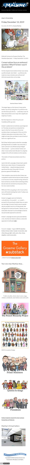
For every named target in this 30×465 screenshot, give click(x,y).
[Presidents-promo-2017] (15, 411)
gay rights (9, 233)
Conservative (21, 231)
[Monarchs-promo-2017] (15, 391)
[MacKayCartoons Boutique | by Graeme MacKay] (15, 294)
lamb (14, 233)
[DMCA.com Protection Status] (5, 464)
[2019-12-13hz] (15, 52)
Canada (9, 229)
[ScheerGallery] (16, 101)
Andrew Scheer (5, 231)
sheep (23, 233)
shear (20, 233)
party (17, 233)
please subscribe (16, 257)
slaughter (4, 235)
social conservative (11, 235)
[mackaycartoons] (15, 7)
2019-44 (18, 229)
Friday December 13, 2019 (13, 22)
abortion (23, 229)
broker (11, 231)
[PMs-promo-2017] (15, 374)
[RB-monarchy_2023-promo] (15, 334)
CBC (15, 221)
